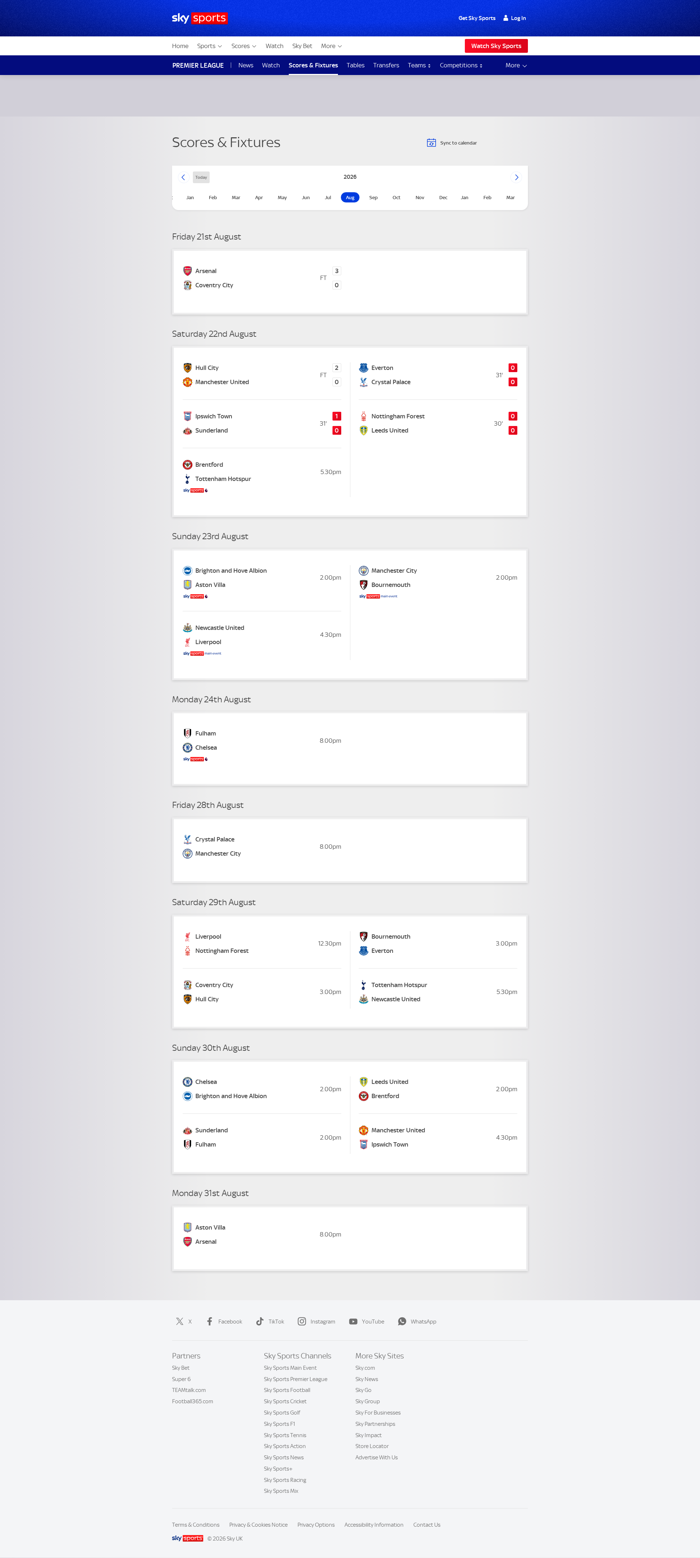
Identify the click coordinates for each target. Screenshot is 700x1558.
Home (180, 46)
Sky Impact (368, 1435)
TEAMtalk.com (189, 1390)
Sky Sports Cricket (285, 1401)
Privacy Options (316, 1525)
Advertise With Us (376, 1457)
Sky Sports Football (287, 1390)
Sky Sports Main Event (290, 1368)
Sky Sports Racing (285, 1480)
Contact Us (426, 1525)
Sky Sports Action (285, 1446)
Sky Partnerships (375, 1424)
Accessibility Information (374, 1525)
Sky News (366, 1379)
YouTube (373, 1321)
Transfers (386, 65)
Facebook (230, 1321)
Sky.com (365, 1368)
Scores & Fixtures (313, 65)
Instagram (323, 1321)
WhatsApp (423, 1321)
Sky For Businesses (378, 1412)
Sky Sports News (284, 1457)
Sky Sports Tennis (285, 1435)
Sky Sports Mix (281, 1491)
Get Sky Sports (477, 18)
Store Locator (372, 1446)
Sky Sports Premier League (295, 1379)
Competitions (459, 65)
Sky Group (367, 1401)
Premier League (198, 65)
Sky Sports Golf (282, 1412)
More (328, 46)
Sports (206, 46)
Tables (356, 65)
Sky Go (363, 1390)
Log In (518, 18)
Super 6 (181, 1379)
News (245, 65)
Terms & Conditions (195, 1525)
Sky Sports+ (278, 1469)
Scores (241, 46)
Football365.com (192, 1401)
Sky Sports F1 (279, 1424)
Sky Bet (302, 46)
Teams (417, 65)
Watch (275, 46)
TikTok (276, 1321)
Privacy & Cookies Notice (258, 1525)
